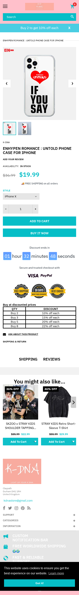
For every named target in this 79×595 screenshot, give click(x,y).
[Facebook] (4, 508)
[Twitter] (10, 508)
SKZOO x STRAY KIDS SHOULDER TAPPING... (20, 426)
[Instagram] (16, 508)
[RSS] (28, 508)
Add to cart (39, 221)
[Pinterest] (23, 508)
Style (6, 190)
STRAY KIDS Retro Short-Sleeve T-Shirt (58, 426)
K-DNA (6, 142)
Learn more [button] (56, 573)
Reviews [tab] (51, 359)
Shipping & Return (14, 341)
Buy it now (39, 233)
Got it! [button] (39, 583)
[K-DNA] (39, 6)
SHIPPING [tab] (28, 359)
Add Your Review (13, 159)
